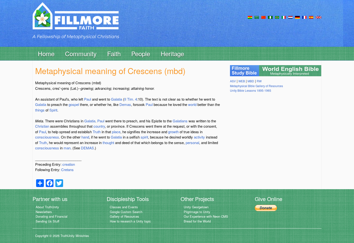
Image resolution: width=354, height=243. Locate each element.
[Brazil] (277, 16)
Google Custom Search (126, 211)
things (40, 109)
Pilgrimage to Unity (197, 211)
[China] (263, 16)
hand (85, 136)
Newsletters (44, 211)
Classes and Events (124, 207)
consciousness (47, 136)
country (99, 126)
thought (108, 142)
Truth (97, 131)
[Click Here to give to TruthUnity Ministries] (266, 207)
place (116, 131)
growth (173, 131)
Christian (42, 126)
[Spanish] (311, 16)
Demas (125, 104)
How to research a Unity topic (130, 221)
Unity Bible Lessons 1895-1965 (250, 90)
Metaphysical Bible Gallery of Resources (256, 86)
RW (259, 81)
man (67, 147)
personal (192, 142)
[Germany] (297, 16)
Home (46, 53)
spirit (144, 136)
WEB (241, 81)
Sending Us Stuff (47, 221)
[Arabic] (257, 16)
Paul (87, 99)
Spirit (53, 109)
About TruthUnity (47, 207)
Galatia (116, 99)
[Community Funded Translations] (318, 16)
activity (199, 136)
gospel (74, 104)
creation (68, 164)
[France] (304, 16)
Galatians (180, 120)
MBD (251, 81)
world (192, 104)
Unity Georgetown (196, 207)
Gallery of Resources (124, 216)
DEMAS (87, 147)
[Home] (76, 20)
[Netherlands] (290, 16)
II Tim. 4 (130, 99)
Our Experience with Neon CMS (206, 216)
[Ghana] (250, 16)
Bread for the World (197, 221)
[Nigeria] (270, 16)
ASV (233, 81)
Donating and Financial (51, 216)
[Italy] (284, 16)
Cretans (67, 169)
